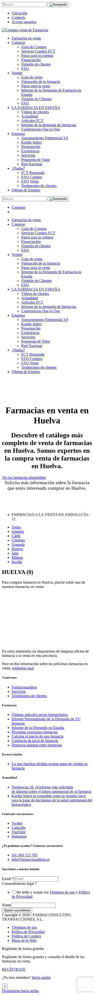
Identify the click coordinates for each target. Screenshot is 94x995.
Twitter (17, 823)
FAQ (25, 69)
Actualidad (29, 116)
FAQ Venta (30, 181)
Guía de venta (31, 77)
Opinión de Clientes (36, 99)
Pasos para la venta (35, 86)
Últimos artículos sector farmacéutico (40, 715)
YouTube (19, 832)
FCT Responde (33, 173)
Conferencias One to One (40, 129)
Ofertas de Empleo (26, 190)
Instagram (19, 836)
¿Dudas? (18, 168)
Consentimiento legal (19, 883)
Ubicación (19, 13)
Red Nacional (31, 164)
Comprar (18, 42)
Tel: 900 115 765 (24, 855)
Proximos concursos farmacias (35, 732)
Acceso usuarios (24, 22)
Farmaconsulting (24, 687)
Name (6, 905)
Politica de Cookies (26, 936)
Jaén (15, 553)
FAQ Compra (31, 177)
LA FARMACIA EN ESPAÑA (36, 108)
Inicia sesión (41, 977)
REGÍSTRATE (14, 969)
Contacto (18, 17)
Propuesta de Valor (35, 160)
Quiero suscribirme (17, 910)
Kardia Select (31, 142)
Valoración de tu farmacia (40, 82)
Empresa (18, 134)
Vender (17, 73)
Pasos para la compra (37, 55)
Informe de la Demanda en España (38, 728)
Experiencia (30, 151)
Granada (18, 544)
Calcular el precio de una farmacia (37, 736)
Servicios (28, 155)
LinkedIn (19, 828)
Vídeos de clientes (35, 112)
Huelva (17, 549)
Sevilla (17, 562)
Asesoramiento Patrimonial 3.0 (44, 138)
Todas (16, 527)
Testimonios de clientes (38, 186)
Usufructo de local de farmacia (35, 741)
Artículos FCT (32, 121)
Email (8, 879)
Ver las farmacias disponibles (24, 477)
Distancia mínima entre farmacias (37, 745)
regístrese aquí (23, 668)
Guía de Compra (34, 47)
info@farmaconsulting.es (31, 859)
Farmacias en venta (26, 38)
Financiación (31, 60)
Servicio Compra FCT (38, 51)
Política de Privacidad (28, 932)
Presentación (30, 147)
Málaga (17, 557)
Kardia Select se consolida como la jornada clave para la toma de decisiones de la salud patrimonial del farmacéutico (52, 800)
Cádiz (16, 536)
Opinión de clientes (36, 64)
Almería (18, 531)
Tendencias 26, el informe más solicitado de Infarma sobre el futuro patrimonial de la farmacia (51, 789)
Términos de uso (62, 892)
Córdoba (18, 540)
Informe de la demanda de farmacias (48, 125)
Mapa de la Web (24, 940)
